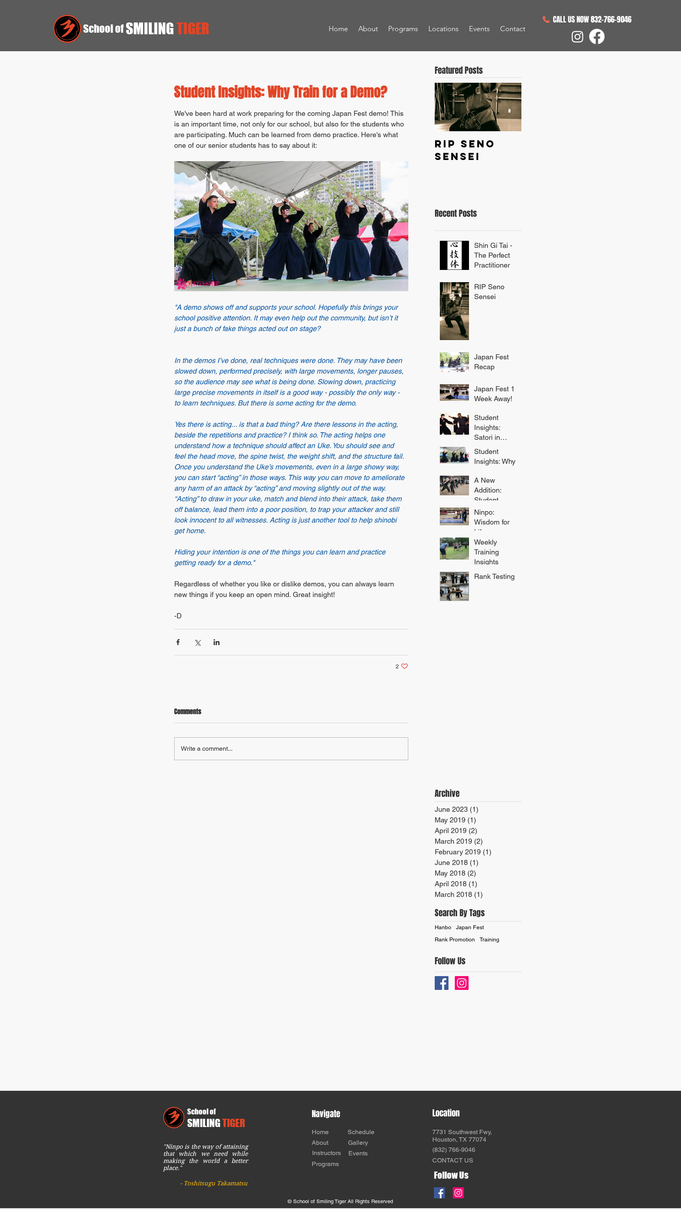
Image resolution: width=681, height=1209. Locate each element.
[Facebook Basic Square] (441, 983)
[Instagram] (577, 36)
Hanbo (443, 927)
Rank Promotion (455, 939)
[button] (368, 28)
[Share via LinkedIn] (216, 642)
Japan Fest (470, 927)
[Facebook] (597, 36)
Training (489, 939)
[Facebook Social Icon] (439, 1192)
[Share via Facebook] (178, 642)
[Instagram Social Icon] (462, 983)
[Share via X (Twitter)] (197, 642)
